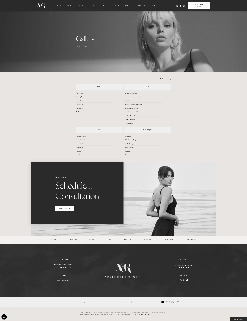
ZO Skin (126, 155)
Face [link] (104, 6)
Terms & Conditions (115, 302)
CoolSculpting (128, 144)
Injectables (127, 136)
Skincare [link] (142, 6)
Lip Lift (78, 155)
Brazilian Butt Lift (81, 104)
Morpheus (127, 151)
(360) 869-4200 (146, 314)
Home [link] (59, 6)
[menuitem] (59, 6)
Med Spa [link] (128, 6)
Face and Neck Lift (81, 136)
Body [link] (93, 6)
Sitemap (135, 302)
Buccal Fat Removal (81, 144)
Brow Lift (78, 151)
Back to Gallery (165, 79)
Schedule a (77, 189)
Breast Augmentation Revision (133, 104)
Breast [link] (81, 6)
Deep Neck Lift (80, 140)
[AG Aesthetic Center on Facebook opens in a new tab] (180, 6)
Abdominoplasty (80, 93)
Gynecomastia (128, 123)
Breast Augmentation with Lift (133, 97)
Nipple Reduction (129, 119)
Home (78, 47)
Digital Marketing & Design (172, 301)
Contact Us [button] (238, 319)
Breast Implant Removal (131, 108)
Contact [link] (155, 6)
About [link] (69, 6)
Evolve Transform (129, 147)
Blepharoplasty (80, 147)
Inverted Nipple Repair (130, 116)
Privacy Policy (127, 302)
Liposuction (79, 108)
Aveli (77, 112)
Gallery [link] (116, 6)
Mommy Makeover (81, 97)
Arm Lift (78, 101)
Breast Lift (127, 101)
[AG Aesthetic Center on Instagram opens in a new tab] (177, 6)
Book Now (64, 208)
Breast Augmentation (130, 93)
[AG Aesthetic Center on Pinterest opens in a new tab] (184, 6)
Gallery (84, 47)
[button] (4, 317)
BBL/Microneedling (130, 140)
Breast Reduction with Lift (131, 112)
